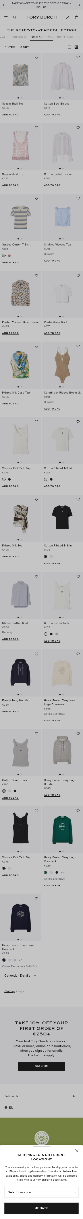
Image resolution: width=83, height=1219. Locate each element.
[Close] (77, 1151)
